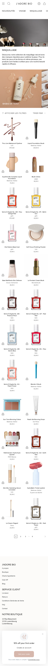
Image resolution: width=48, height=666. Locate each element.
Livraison (5, 593)
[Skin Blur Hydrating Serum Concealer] (12, 474)
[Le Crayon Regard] (12, 509)
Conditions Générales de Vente (13, 601)
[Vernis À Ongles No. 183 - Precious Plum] (12, 299)
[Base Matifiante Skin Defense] (12, 266)
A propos (5, 568)
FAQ (3, 605)
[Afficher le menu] (3, 4)
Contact (4, 608)
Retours (5, 597)
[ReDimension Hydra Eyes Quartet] (12, 438)
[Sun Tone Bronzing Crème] (12, 405)
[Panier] (44, 4)
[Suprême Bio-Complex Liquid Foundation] (12, 162)
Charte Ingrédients (8, 576)
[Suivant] (41, 536)
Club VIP (5, 580)
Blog (3, 584)
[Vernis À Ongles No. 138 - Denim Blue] (12, 335)
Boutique (5, 572)
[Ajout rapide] (3, 171)
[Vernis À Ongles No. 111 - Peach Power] (12, 370)
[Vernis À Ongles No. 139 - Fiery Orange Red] (12, 197)
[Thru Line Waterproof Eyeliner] (12, 129)
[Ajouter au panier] (27, 138)
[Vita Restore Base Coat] (12, 233)
